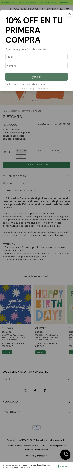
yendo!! (36, 77)
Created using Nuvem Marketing (36, 88)
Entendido (64, 466)
